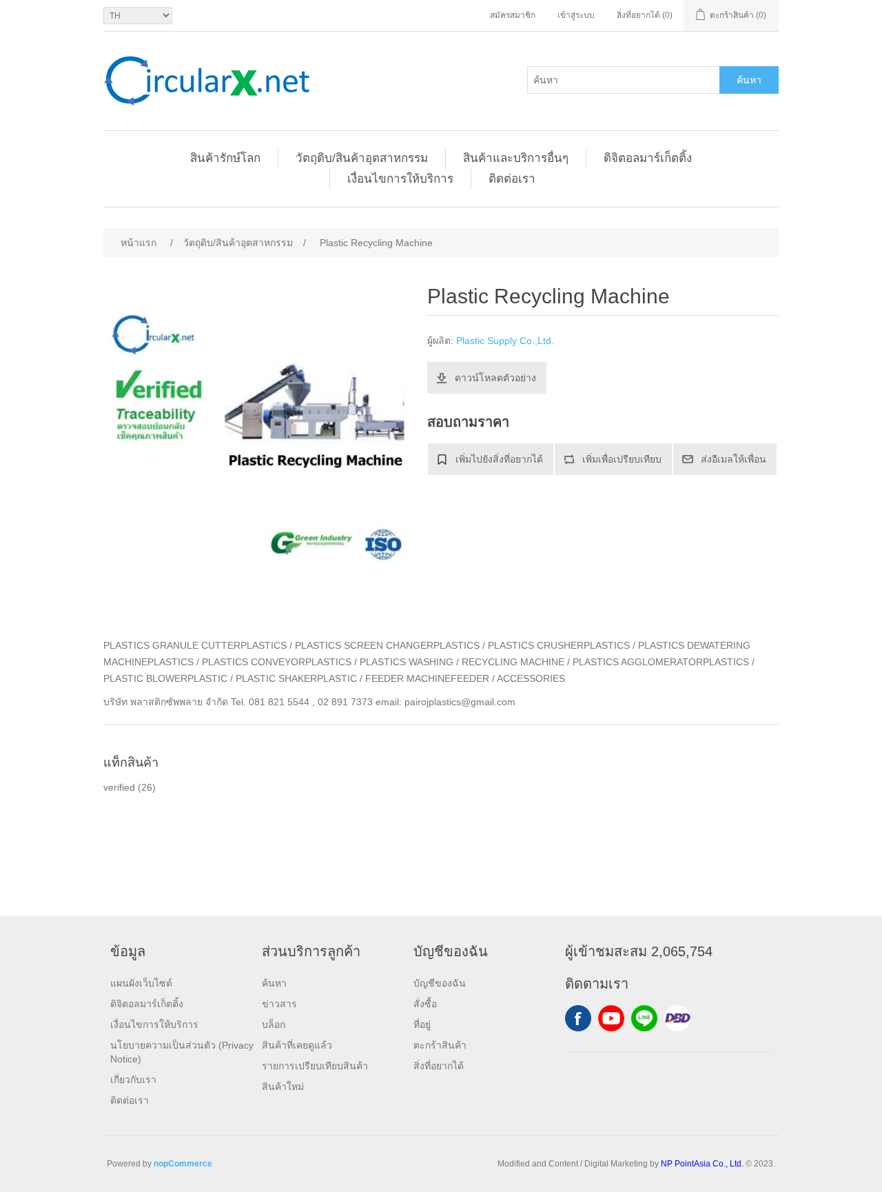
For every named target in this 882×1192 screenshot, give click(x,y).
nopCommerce (183, 1164)
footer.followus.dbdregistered (677, 1018)
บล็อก (273, 1024)
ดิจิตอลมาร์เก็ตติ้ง (648, 158)
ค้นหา (749, 79)
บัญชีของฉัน (439, 983)
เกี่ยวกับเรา (133, 1079)
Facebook (578, 1018)
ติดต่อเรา (512, 178)
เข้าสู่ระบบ (576, 15)
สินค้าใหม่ (283, 1086)
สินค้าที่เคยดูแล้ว (297, 1045)
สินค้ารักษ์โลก (225, 158)
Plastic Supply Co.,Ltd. (505, 340)
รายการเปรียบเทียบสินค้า (315, 1065)
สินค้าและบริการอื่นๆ (515, 158)
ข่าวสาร (279, 1003)
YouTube (611, 1018)
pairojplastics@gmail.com (459, 701)
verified (119, 787)
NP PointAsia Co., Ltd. (702, 1164)
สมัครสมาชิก (512, 15)
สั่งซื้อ (425, 1003)
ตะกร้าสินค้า (439, 1045)
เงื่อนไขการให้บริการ (400, 178)
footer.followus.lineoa (644, 1018)
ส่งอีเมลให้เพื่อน (733, 459)
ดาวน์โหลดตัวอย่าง (495, 377)
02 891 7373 (345, 701)
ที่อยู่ (422, 1024)
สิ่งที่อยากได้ (438, 1065)
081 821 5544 (279, 701)
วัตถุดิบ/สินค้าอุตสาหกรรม (362, 158)
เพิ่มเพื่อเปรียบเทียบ (622, 459)
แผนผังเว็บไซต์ (141, 983)
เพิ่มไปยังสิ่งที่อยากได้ (499, 459)
